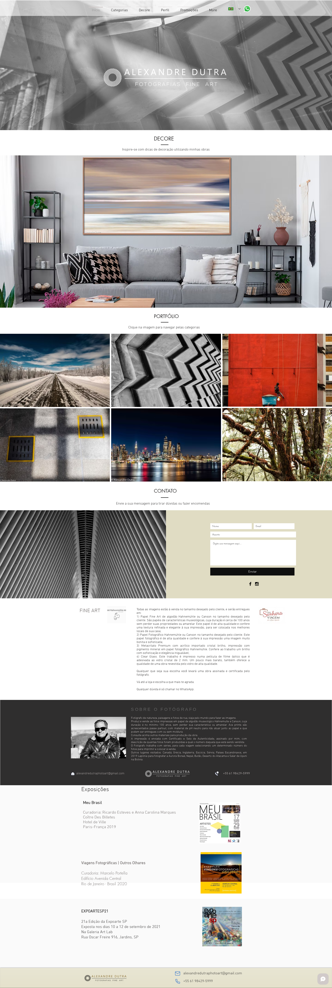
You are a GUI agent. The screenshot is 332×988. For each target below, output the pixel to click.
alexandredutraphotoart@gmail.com (100, 773)
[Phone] (178, 981)
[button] (166, 231)
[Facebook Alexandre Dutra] (250, 583)
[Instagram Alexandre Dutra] (256, 583)
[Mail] (178, 973)
